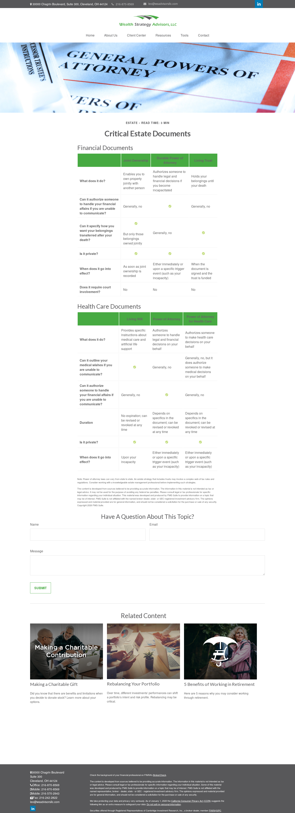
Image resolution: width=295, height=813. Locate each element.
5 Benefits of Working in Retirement (219, 684)
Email (154, 524)
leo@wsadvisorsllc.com (163, 4)
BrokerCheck (159, 775)
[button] (90, 35)
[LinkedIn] (259, 4)
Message (36, 551)
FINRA (212, 810)
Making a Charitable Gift (54, 684)
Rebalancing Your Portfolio (133, 683)
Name (34, 524)
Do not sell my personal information (164, 804)
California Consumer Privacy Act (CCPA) (191, 800)
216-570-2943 (50, 793)
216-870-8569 (125, 4)
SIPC (218, 810)
